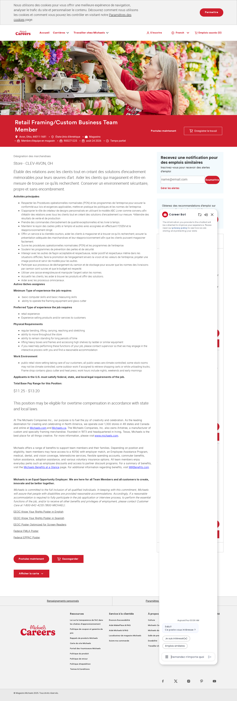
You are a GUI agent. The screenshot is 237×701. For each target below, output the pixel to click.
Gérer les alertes (170, 188)
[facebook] (163, 681)
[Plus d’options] (167, 657)
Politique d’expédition (80, 664)
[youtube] (214, 681)
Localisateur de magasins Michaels (125, 636)
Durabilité (152, 641)
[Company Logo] (23, 32)
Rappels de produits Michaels (84, 638)
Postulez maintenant (163, 131)
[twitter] (176, 681)
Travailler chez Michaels (159, 646)
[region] (188, 435)
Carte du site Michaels (80, 643)
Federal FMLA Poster (26, 531)
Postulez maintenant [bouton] (31, 559)
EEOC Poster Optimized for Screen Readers (40, 524)
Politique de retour (79, 659)
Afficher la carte (29, 573)
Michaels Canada (156, 625)
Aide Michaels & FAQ (118, 630)
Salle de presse (155, 636)
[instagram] (189, 681)
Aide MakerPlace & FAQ (120, 625)
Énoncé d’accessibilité (119, 620)
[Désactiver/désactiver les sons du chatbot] (206, 214)
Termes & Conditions (80, 669)
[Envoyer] (210, 657)
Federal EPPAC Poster (27, 537)
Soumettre (212, 180)
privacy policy (179, 228)
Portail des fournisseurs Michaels (85, 648)
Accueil (44, 32)
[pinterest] (201, 681)
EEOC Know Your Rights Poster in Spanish (39, 518)
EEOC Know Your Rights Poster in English (38, 511)
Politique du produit (79, 654)
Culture (151, 620)
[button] (154, 33)
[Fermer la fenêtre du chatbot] (212, 214)
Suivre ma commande (119, 641)
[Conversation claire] (200, 214)
